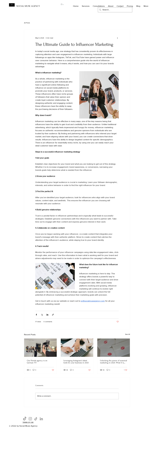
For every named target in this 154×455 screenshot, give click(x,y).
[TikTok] (25, 419)
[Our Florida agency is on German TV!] (40, 348)
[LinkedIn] (41, 419)
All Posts (27, 23)
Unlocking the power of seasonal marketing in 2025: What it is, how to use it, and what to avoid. (113, 361)
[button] (62, 4)
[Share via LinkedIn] (47, 315)
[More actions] (117, 38)
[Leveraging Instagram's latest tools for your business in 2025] (77, 348)
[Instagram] (30, 419)
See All (127, 334)
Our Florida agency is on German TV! (37, 361)
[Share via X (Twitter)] (42, 315)
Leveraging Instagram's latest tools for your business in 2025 (76, 361)
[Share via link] (53, 315)
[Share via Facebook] (36, 315)
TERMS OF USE (28, 422)
